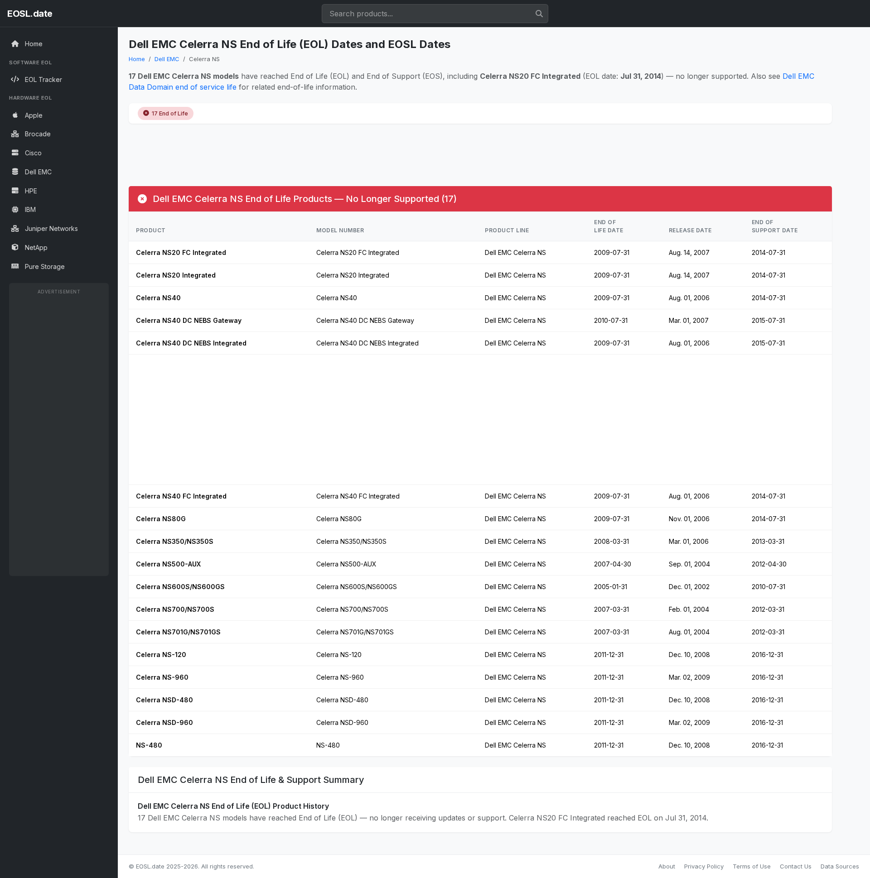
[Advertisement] (58, 435)
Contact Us (796, 866)
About (666, 866)
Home (137, 58)
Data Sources (840, 866)
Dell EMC (167, 58)
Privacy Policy (704, 866)
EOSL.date (30, 13)
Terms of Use (752, 866)
